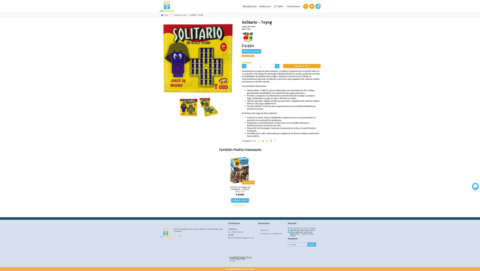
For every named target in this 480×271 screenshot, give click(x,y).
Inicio (166, 15)
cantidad (247, 63)
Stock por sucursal (251, 51)
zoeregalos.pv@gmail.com (242, 238)
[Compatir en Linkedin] (271, 141)
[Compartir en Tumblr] (267, 141)
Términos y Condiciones (271, 234)
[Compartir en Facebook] (255, 141)
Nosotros (264, 230)
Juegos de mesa (180, 15)
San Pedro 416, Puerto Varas (302, 228)
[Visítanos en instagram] (176, 236)
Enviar (312, 244)
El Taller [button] (278, 6)
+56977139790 (237, 232)
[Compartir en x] (259, 141)
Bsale (252, 269)
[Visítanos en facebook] (180, 236)
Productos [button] (264, 6)
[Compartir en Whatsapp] (275, 141)
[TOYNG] (248, 37)
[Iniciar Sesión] (311, 6)
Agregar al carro (301, 66)
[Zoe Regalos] (166, 6)
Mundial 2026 (250, 6)
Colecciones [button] (293, 6)
